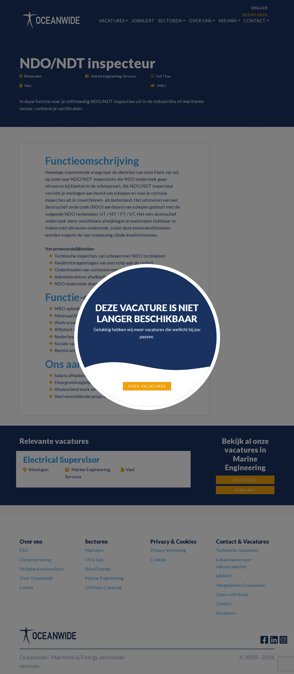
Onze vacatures (147, 386)
